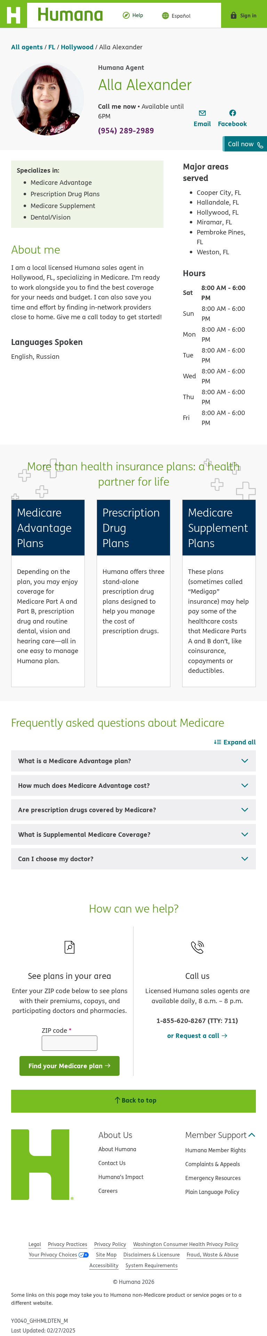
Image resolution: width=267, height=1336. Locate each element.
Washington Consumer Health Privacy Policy (185, 1244)
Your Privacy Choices (53, 1254)
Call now (242, 143)
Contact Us (112, 1163)
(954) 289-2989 (126, 130)
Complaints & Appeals (212, 1164)
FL (51, 46)
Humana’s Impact (121, 1177)
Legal (35, 1244)
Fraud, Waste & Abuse (212, 1254)
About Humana (117, 1149)
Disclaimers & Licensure (151, 1254)
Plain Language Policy (212, 1192)
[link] (202, 119)
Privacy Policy (110, 1244)
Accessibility (104, 1265)
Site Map (106, 1254)
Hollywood (77, 46)
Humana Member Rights (215, 1150)
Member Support (216, 1134)
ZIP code (57, 1030)
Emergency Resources (213, 1178)
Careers (108, 1191)
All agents (27, 46)
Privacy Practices (67, 1244)
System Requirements (152, 1265)
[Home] (57, 15)
